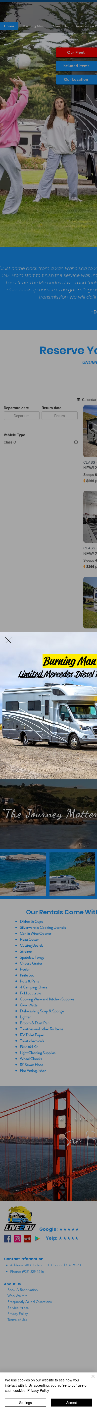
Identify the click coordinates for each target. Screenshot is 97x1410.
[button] (8, 640)
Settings (25, 1402)
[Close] (90, 1379)
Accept (71, 1402)
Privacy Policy (38, 1390)
